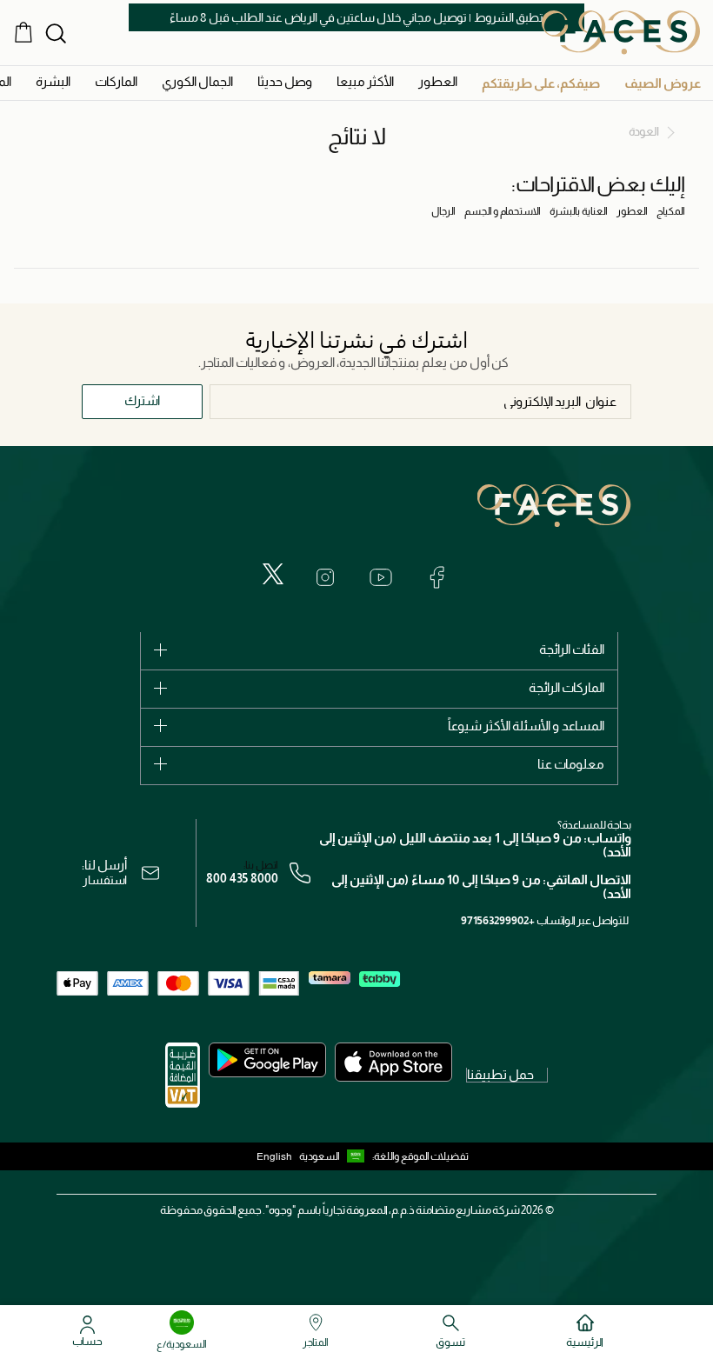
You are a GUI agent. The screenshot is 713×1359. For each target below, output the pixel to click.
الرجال (443, 211)
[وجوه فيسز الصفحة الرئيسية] (621, 32)
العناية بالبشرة (579, 211)
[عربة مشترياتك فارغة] (23, 32)
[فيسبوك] (436, 577)
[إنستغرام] (325, 577)
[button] (662, 83)
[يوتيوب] (381, 577)
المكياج (670, 211)
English (274, 1156)
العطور (632, 211)
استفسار (105, 880)
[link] (116, 81)
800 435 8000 (242, 878)
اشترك (142, 400)
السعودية (319, 1156)
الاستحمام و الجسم (502, 211)
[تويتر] (273, 573)
